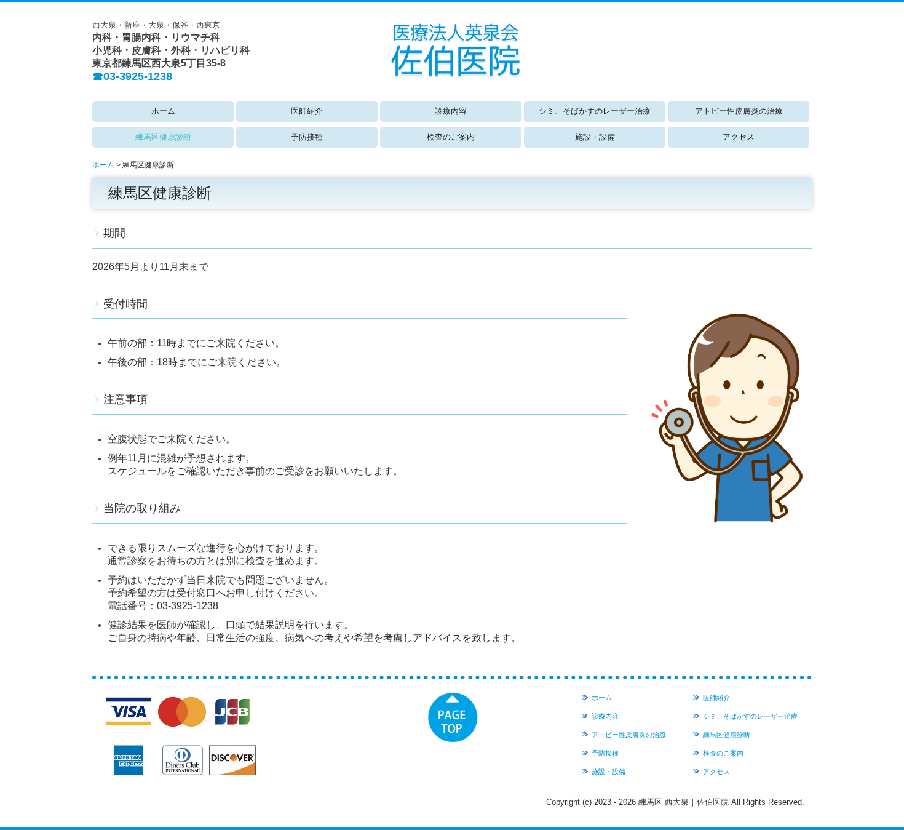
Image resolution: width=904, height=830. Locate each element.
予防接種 (307, 137)
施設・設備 (595, 137)
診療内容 (451, 111)
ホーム (163, 111)
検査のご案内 (451, 137)
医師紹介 (307, 111)
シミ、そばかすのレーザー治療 (595, 111)
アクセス (739, 137)
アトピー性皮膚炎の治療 (739, 111)
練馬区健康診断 (163, 137)
